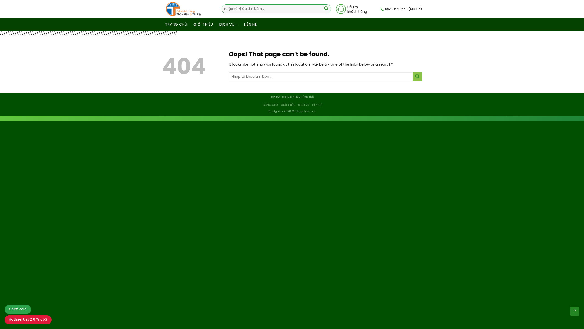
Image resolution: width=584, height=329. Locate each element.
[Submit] (326, 9)
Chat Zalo (18, 309)
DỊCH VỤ (226, 25)
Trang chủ (176, 25)
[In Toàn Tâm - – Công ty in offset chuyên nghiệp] (185, 9)
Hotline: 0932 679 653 (28, 319)
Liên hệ (250, 25)
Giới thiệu (203, 25)
